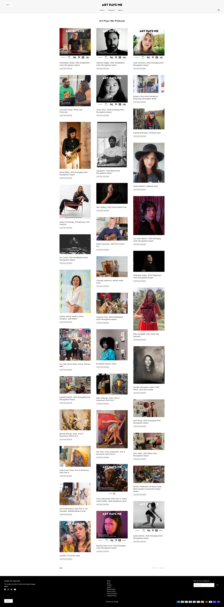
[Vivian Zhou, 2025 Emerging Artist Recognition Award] (112, 92)
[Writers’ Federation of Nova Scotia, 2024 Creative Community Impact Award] (148, 476)
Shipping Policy (112, 595)
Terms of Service (112, 593)
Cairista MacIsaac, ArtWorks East (147, 133)
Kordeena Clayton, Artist (106, 364)
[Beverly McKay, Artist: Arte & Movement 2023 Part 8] (75, 421)
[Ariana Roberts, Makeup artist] (148, 164)
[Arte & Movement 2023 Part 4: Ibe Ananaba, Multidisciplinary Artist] (75, 495)
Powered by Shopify (112, 601)
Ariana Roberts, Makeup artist (145, 186)
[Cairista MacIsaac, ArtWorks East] (148, 120)
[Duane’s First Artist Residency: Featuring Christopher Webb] (148, 85)
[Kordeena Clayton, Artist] (112, 346)
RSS (60, 568)
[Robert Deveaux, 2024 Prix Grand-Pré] (112, 230)
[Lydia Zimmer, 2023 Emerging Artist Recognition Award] (148, 518)
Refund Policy (111, 589)
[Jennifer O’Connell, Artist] (75, 538)
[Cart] (219, 10)
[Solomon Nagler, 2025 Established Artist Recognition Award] (112, 45)
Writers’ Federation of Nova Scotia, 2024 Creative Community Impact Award (147, 489)
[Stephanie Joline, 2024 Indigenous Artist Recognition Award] (148, 263)
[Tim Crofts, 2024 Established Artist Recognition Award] (75, 245)
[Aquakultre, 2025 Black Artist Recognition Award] (112, 146)
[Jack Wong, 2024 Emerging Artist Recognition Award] (148, 409)
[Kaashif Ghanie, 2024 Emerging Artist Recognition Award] (75, 386)
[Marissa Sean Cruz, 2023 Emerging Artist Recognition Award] (112, 528)
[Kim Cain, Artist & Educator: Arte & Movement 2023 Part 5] (112, 430)
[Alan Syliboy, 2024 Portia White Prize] (112, 195)
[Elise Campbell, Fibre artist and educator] (148, 310)
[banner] (112, 4)
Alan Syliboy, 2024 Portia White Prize (111, 207)
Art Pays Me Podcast (112, 21)
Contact (109, 585)
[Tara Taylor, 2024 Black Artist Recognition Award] (148, 443)
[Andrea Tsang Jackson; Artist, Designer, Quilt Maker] (75, 293)
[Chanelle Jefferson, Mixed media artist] (112, 268)
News (108, 583)
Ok (217, 585)
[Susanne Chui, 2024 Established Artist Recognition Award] (112, 304)
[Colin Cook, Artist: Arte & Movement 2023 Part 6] (75, 458)
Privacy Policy (111, 591)
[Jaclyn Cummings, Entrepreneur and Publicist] (75, 203)
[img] (5, 589)
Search (109, 587)
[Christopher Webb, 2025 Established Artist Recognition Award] (75, 45)
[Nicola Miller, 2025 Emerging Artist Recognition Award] (75, 147)
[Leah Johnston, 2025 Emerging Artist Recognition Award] (148, 45)
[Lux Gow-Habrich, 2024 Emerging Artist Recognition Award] (148, 217)
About (109, 581)
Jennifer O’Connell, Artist (69, 556)
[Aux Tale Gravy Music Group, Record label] (75, 346)
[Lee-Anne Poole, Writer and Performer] (75, 92)
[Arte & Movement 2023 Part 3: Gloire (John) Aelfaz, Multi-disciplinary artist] (112, 481)
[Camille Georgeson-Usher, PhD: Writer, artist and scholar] (148, 366)
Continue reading (65, 68)
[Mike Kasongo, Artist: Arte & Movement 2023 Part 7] (112, 385)
